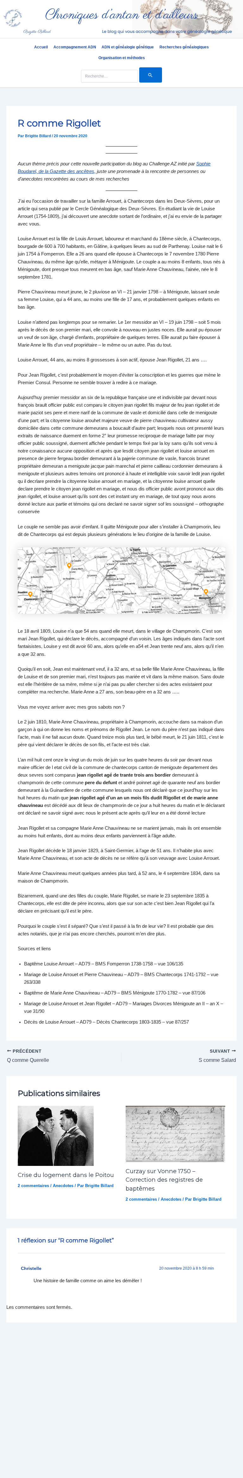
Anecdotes (63, 1185)
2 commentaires (33, 1185)
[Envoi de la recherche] (150, 75)
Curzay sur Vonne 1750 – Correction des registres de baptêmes (164, 1179)
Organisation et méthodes (121, 58)
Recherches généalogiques (184, 47)
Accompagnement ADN (74, 47)
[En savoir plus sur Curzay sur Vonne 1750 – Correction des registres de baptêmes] (175, 1133)
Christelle (31, 1268)
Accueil (41, 47)
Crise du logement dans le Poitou (66, 1175)
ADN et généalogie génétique (128, 47)
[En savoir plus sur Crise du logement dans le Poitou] (56, 1135)
